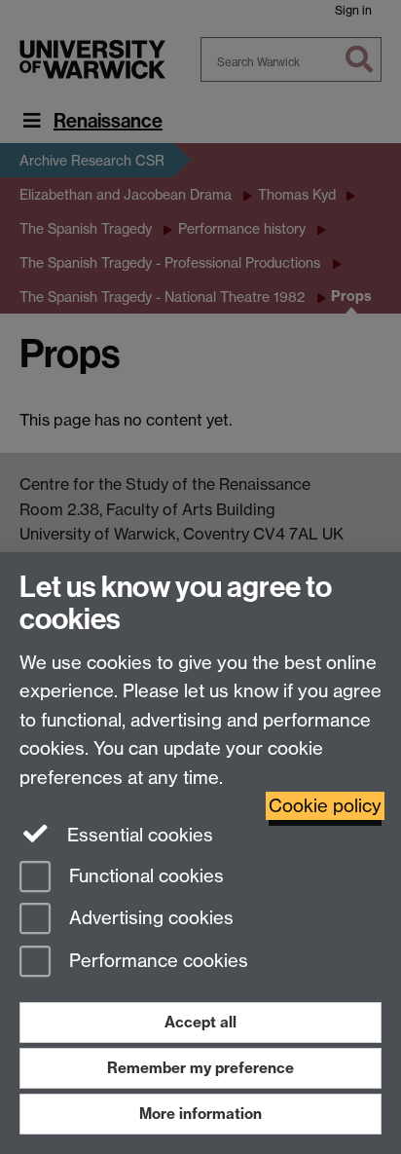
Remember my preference (200, 1068)
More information (200, 1113)
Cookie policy (325, 806)
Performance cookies (156, 961)
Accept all (200, 1022)
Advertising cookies (149, 919)
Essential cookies (137, 835)
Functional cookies (144, 876)
